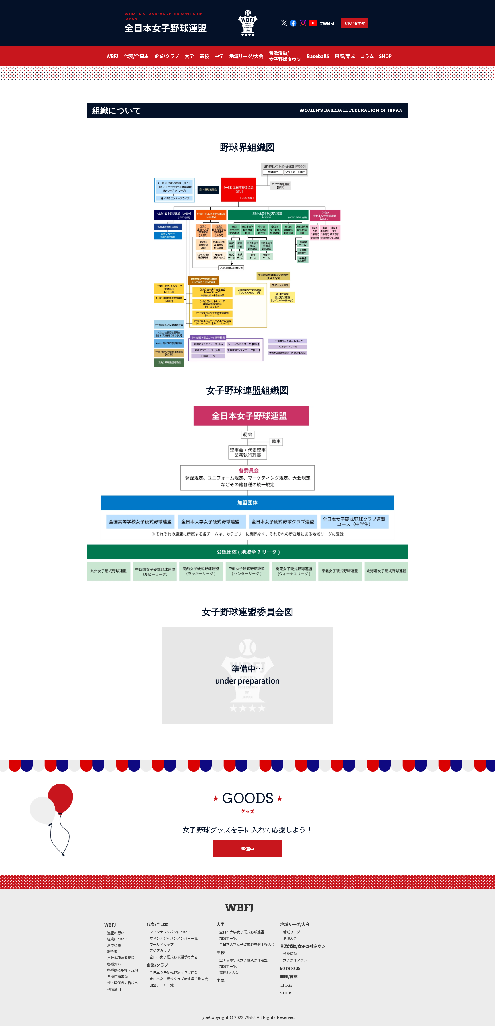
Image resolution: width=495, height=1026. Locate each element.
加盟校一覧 (228, 938)
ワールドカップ (162, 944)
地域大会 (290, 938)
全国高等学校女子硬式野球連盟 (243, 960)
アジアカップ (160, 950)
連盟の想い (115, 932)
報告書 (112, 951)
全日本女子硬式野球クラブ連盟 (174, 972)
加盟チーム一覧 (162, 985)
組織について (117, 939)
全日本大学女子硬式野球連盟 (241, 932)
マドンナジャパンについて (170, 932)
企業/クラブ (157, 965)
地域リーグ (291, 932)
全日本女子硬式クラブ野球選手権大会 (179, 978)
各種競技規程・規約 (122, 970)
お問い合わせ (354, 22)
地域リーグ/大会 (295, 924)
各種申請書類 (117, 976)
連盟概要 (114, 945)
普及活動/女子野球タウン (303, 946)
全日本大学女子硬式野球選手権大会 (246, 944)
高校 (221, 952)
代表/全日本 (157, 924)
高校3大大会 (229, 972)
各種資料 (114, 964)
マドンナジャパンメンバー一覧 (174, 938)
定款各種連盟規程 (121, 957)
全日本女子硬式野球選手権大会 (174, 957)
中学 (219, 56)
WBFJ (110, 925)
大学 (221, 924)
